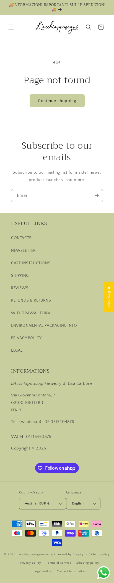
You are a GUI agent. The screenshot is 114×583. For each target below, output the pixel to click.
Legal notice (42, 571)
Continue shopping (57, 100)
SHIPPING (20, 275)
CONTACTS (21, 238)
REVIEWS (19, 288)
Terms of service (58, 562)
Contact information (71, 571)
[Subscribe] (96, 195)
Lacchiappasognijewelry (35, 554)
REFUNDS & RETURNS (31, 300)
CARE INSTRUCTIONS (30, 263)
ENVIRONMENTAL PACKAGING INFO (44, 325)
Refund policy (99, 554)
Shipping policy (87, 562)
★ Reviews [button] (109, 296)
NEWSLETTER (23, 251)
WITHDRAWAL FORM (31, 313)
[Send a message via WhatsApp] (103, 572)
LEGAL (17, 350)
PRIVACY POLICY (26, 338)
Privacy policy (30, 562)
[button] (11, 27)
